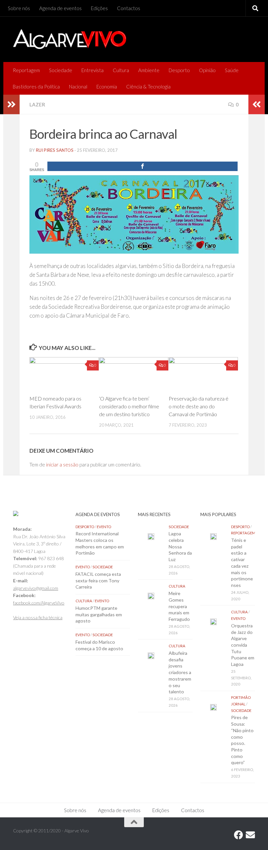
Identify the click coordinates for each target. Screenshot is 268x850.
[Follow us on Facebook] (238, 835)
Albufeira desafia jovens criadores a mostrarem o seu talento (180, 672)
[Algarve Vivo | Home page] (69, 39)
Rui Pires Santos (55, 150)
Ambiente (148, 70)
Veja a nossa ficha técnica (37, 617)
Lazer (37, 104)
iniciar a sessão (62, 464)
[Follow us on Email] (250, 835)
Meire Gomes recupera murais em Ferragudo (179, 606)
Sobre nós (19, 8)
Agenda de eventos (60, 8)
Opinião (207, 70)
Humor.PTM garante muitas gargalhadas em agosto (98, 614)
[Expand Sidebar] (11, 104)
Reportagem (26, 70)
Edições (99, 8)
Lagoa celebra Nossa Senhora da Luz (180, 546)
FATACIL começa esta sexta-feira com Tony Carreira (98, 580)
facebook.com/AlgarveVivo (38, 603)
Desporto (179, 70)
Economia (106, 86)
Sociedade (60, 70)
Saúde (232, 70)
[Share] (142, 166)
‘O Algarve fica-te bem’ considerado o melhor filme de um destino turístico (129, 406)
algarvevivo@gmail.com (35, 588)
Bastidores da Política (36, 86)
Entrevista (92, 70)
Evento (104, 527)
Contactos (128, 8)
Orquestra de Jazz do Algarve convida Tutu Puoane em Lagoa (242, 645)
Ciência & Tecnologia (148, 86)
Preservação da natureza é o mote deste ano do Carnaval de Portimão (198, 406)
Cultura (121, 70)
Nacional (78, 86)
